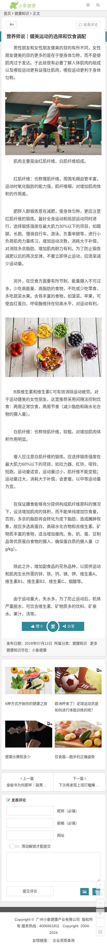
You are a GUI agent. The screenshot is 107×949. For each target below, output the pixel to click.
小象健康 (39, 650)
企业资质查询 (64, 940)
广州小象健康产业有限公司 (58, 919)
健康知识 (22, 13)
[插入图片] (84, 891)
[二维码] (100, 932)
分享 (71, 626)
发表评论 (90, 25)
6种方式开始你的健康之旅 (26, 704)
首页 (7, 13)
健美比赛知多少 (18, 757)
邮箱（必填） (68, 823)
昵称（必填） (68, 811)
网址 (60, 835)
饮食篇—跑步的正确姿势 (75, 757)
